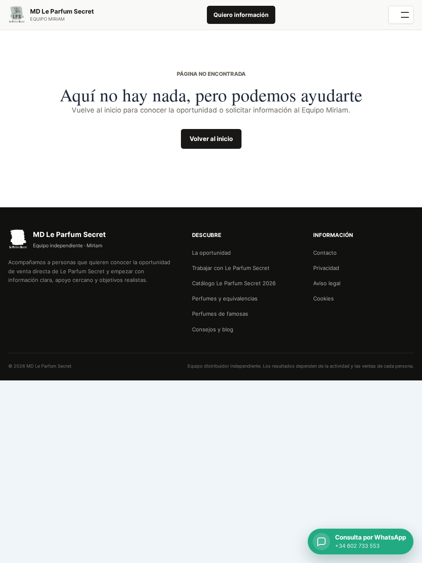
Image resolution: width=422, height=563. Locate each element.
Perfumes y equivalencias (225, 298)
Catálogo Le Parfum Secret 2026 (234, 283)
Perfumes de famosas (220, 313)
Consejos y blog (212, 329)
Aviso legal (326, 283)
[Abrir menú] (401, 15)
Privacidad (326, 268)
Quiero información (241, 14)
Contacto (325, 252)
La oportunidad (211, 252)
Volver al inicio (211, 139)
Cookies (323, 298)
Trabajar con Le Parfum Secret (231, 268)
